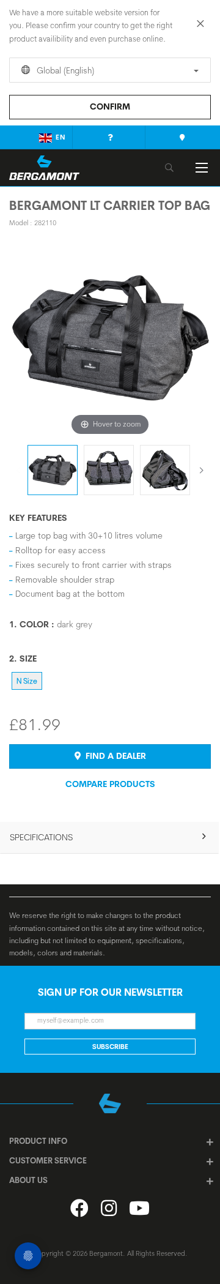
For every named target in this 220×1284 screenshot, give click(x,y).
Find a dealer (114, 755)
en (60, 137)
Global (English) (64, 70)
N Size (26, 680)
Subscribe (110, 1046)
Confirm (110, 106)
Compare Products (110, 783)
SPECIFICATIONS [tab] (41, 837)
